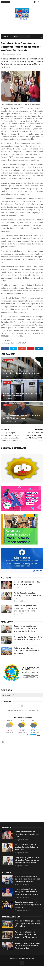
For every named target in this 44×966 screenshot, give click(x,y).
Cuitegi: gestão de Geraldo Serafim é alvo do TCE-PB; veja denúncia (21, 417)
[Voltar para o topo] (22, 963)
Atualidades (10, 54)
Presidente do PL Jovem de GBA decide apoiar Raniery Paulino (28, 638)
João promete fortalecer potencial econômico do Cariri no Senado (27, 650)
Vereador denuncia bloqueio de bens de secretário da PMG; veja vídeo (28, 945)
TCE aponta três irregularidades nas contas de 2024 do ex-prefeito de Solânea (22, 372)
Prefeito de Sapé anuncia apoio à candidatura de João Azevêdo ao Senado (28, 879)
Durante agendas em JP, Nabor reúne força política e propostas (28, 904)
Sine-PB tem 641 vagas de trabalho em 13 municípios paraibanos (21, 394)
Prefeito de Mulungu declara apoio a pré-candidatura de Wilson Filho (27, 923)
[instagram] (34, 2)
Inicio (5, 37)
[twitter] (38, 2)
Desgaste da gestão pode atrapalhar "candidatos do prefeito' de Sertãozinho (26, 608)
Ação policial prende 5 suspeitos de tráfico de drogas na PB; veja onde (26, 934)
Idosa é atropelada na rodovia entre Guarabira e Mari (28, 583)
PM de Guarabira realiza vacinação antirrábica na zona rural (27, 595)
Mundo (18, 54)
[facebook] (42, 2)
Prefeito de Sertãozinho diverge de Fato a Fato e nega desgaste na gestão (26, 892)
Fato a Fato (29, 958)
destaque (6, 383)
